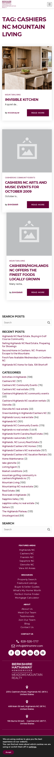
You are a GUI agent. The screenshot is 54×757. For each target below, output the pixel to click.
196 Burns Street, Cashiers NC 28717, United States (27, 722)
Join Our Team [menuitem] (27, 619)
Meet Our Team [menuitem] (27, 612)
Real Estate (8, 490)
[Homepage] (9, 4)
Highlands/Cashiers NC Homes (19, 446)
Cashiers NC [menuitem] (27, 553)
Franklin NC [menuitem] (27, 557)
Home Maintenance (13, 458)
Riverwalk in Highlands (14, 494)
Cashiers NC (9, 381)
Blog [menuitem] (27, 623)
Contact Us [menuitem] (27, 627)
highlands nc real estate (15, 429)
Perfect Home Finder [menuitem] (27, 594)
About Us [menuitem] (27, 609)
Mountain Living (13, 94)
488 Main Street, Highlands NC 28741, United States (27, 707)
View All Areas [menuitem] (27, 568)
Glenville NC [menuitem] (27, 564)
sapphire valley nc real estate (18, 503)
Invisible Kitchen (21, 99)
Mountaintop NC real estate (17, 486)
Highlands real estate (14, 438)
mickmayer (13, 112)
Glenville (7, 404)
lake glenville (9, 462)
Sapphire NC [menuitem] (27, 560)
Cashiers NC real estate (15, 389)
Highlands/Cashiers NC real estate (21, 450)
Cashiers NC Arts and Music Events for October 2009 (26, 186)
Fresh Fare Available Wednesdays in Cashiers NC (26, 359)
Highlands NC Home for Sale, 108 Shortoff (25, 364)
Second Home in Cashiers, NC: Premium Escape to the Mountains (24, 352)
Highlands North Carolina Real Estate (22, 433)
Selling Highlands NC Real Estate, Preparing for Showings (26, 345)
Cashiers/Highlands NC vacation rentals (24, 400)
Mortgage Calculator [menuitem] (27, 597)
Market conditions (12, 471)
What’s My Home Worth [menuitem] (27, 590)
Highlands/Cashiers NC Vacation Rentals (24, 454)
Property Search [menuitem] (27, 579)
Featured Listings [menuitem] (27, 583)
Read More (37, 113)
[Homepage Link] (27, 670)
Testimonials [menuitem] (27, 616)
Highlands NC (9, 421)
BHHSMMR (13, 204)
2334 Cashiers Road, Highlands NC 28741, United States (27, 693)
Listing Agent (9, 466)
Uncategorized (10, 515)
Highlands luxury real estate (17, 417)
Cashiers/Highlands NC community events (25, 393)
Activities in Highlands (14, 376)
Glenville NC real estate (15, 408)
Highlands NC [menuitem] (27, 550)
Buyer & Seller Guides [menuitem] (27, 586)
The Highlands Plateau (14, 511)
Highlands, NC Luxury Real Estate (20, 442)
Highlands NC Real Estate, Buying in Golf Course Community (24, 338)
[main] (27, 268)
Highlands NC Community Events (20, 425)
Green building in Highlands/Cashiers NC (24, 413)
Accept (8, 752)
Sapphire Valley (10, 499)
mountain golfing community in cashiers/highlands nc (19, 477)
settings (32, 747)
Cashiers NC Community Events (20, 177)
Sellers (6, 507)
